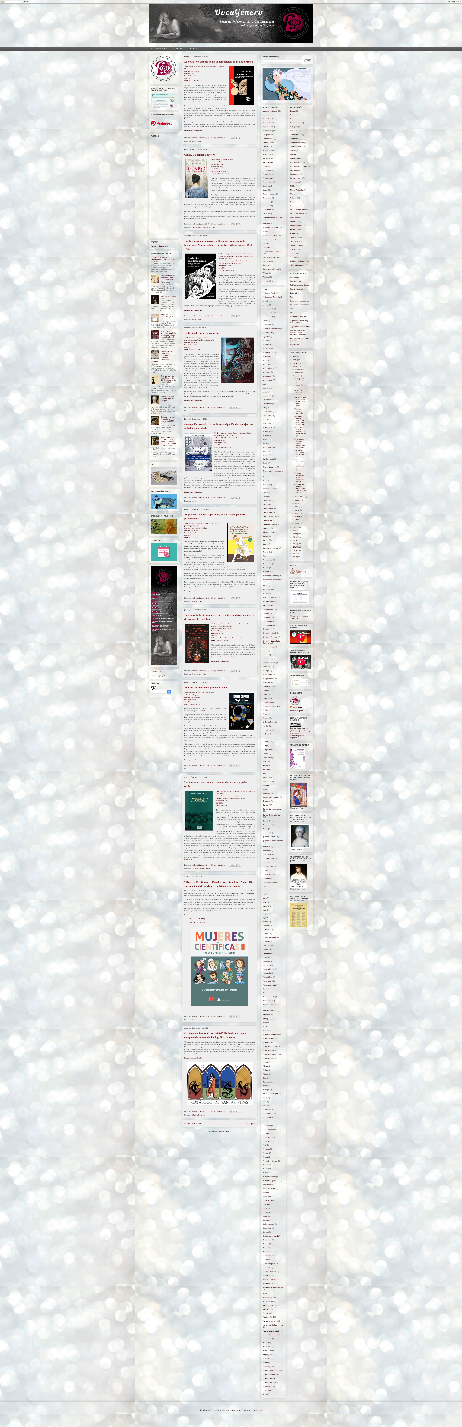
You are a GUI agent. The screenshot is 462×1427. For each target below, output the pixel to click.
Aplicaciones (267, 115)
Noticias (293, 198)
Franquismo (267, 758)
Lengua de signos (269, 937)
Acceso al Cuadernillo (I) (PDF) (194, 923)
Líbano (265, 957)
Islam (265, 898)
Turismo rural (268, 1339)
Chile (264, 477)
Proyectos (294, 229)
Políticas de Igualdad (270, 1181)
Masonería (267, 973)
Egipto (265, 651)
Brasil (265, 443)
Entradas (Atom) (224, 1131)
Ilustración (266, 847)
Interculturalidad (269, 882)
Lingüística (267, 949)
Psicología (266, 1208)
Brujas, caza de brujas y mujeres (167, 316)
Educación (266, 629)
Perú (264, 1145)
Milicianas (266, 1015)
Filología (266, 734)
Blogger (259, 1410)
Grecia (265, 789)
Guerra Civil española (271, 797)
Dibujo (265, 586)
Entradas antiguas (248, 1123)
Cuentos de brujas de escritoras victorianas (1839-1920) (168, 420)
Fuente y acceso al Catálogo (193, 1058)
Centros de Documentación (273, 471)
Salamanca (267, 1256)
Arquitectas (267, 400)
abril (297, 513)
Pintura (265, 1153)
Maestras (266, 961)
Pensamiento (268, 1133)
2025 (295, 360)
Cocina (265, 497)
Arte (264, 408)
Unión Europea (268, 1351)
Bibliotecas (267, 431)
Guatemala (267, 793)
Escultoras (266, 694)
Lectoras (266, 930)
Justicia (265, 922)
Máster (292, 194)
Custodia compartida (270, 548)
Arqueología (267, 396)
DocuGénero (298, 707)
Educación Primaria (270, 637)
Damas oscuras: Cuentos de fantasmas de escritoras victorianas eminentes (162, 356)
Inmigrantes (267, 878)
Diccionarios (267, 150)
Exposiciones (295, 162)
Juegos (265, 914)
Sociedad (266, 1283)
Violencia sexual (269, 1382)
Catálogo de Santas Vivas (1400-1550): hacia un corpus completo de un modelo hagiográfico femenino (215, 1035)
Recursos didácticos (270, 257)
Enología (266, 671)
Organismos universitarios (300, 327)
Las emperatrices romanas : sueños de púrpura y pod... (299, 465)
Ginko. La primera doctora (199, 155)
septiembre (299, 497)
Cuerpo (265, 536)
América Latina (268, 368)
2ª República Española (271, 297)
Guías (265, 190)
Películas (266, 231)
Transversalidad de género (273, 1325)
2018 (295, 540)
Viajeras (266, 1362)
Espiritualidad (268, 702)
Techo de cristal (268, 1305)
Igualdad (266, 833)
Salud (265, 1260)
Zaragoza (266, 1390)
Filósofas (266, 742)
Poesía (265, 1169)
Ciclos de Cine (295, 123)
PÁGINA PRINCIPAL (159, 48)
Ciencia (194, 1020)
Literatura (266, 953)
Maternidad (267, 981)
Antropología (267, 380)
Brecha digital (268, 447)
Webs (292, 309)
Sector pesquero (269, 1264)
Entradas (296, 681)
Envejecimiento (268, 679)
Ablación (266, 301)
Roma (208, 868)
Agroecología (268, 348)
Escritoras (266, 686)
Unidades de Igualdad (298, 261)
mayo (297, 510)
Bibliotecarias (268, 427)
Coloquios (294, 127)
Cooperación (267, 520)
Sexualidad (267, 1275)
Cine (264, 493)
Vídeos (265, 277)
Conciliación (267, 512)
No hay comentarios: (218, 137)
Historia (265, 805)
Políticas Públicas (269, 1177)
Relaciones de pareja (271, 1236)
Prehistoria (267, 1185)
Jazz (264, 910)
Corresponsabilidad (270, 524)
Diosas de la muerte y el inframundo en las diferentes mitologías (162, 259)
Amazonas (267, 356)
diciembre (299, 369)
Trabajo (265, 1313)
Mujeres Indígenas (270, 1046)
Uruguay (266, 1355)
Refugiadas (267, 1228)
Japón (193, 227)
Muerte (265, 1030)
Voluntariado (267, 1386)
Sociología (266, 1293)
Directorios (267, 154)
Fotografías (267, 182)
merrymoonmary (235, 1410)
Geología (266, 773)
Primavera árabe (269, 1188)
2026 (295, 357)
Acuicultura (267, 325)
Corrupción (267, 528)
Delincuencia (267, 560)
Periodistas (267, 1141)
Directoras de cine (269, 597)
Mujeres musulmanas (271, 1054)
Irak (264, 890)
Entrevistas (267, 170)
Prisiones (266, 1192)
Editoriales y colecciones (299, 301)
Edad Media (267, 621)
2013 (295, 557)
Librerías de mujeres (298, 317)
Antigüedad (195, 868)
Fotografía (266, 746)
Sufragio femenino (269, 1301)
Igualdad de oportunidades (273, 841)
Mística (265, 1070)
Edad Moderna (268, 625)
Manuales (266, 224)
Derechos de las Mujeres (272, 580)
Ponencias (266, 247)
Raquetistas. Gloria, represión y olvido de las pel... (300, 432)
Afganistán (267, 337)
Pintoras (266, 1149)
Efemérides (294, 158)
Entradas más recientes (193, 1123)
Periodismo (267, 1137)
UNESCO (266, 1343)
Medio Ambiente (269, 997)
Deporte (194, 601)
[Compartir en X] (235, 138)
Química (266, 1216)
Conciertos (294, 131)
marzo (297, 516)
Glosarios (266, 186)
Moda (265, 1023)
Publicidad (266, 1212)
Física (265, 761)
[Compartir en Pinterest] (239, 138)
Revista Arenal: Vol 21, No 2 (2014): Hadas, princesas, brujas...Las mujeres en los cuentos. (168, 441)
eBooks (265, 281)
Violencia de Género (270, 1370)
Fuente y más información (193, 400)
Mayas (265, 989)
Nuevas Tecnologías (270, 1094)
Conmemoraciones (297, 143)
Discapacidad (268, 601)
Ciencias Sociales (269, 489)
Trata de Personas (270, 1335)
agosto (298, 500)
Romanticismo (268, 1252)
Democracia (267, 564)
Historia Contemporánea (272, 809)
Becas (292, 111)
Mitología (266, 1019)
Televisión (266, 1309)
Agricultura (267, 344)
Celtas (265, 463)
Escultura (266, 698)
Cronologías (267, 143)
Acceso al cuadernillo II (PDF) (194, 919)
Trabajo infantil (268, 1317)
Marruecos (267, 965)
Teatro (292, 253)
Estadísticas (267, 178)
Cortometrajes (268, 139)
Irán (264, 894)
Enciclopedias (295, 281)
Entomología (267, 675)
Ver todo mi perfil (296, 711)
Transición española (270, 1321)
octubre (298, 376)
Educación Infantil (269, 633)
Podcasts (266, 243)
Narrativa (212, 227)
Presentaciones (296, 226)
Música (265, 1074)
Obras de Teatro (296, 202)
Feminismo (267, 730)
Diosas (198, 674)
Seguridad (266, 1268)
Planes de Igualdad (270, 235)
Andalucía (266, 372)
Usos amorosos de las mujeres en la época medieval (168, 278)
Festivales (294, 170)
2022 (295, 527)
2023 (295, 366)
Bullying (265, 455)
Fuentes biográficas (297, 289)
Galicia (265, 765)
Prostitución (267, 1204)
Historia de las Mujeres (271, 815)
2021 (295, 530)
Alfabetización (268, 352)
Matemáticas (267, 977)
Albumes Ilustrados (270, 111)
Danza (265, 556)
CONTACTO (192, 48)
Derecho (266, 572)
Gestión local (267, 777)
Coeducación (268, 501)
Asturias (266, 419)
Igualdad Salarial (269, 837)
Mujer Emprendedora (271, 1034)
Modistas (266, 1026)
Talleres (293, 249)
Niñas (265, 1086)
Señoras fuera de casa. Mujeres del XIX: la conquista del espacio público (168, 379)
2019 (295, 537)
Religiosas (201, 1115)
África (265, 1394)
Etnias (265, 714)
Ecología (266, 613)
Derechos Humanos (270, 576)
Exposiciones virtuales (298, 166)
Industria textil (268, 866)
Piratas (265, 1157)
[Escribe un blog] (232, 138)
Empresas (266, 667)
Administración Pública (271, 329)
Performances (295, 206)
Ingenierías (267, 874)
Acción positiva (268, 313)
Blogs (292, 313)
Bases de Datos (269, 119)
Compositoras (268, 508)
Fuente (186, 915)
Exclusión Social (269, 722)
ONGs (265, 1098)
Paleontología (268, 1113)
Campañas (294, 115)
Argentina (266, 388)
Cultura (265, 540)
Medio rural (267, 1001)
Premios (293, 222)
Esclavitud (266, 682)
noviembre (299, 373)
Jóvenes (266, 926)
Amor (265, 360)
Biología (266, 435)
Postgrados (294, 218)
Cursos (293, 150)
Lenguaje (266, 941)
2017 (295, 544)
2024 (295, 363)
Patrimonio (267, 1117)
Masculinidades (268, 969)
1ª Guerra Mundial (269, 293)
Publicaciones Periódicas (272, 251)
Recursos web (268, 261)
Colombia (266, 505)
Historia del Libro (269, 821)
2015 (295, 550)
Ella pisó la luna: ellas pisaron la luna (205, 687)
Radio (292, 233)
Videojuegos (267, 1366)
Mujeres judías (268, 1050)
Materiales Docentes (270, 227)
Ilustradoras (267, 851)
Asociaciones (268, 412)
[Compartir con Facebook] (237, 138)
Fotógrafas (267, 750)
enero (297, 523)
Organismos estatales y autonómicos (299, 322)
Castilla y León (268, 459)
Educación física (269, 647)
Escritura (266, 690)
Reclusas (266, 1220)
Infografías (267, 202)
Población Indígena (270, 1161)
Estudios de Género (270, 706)
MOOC (292, 186)
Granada (266, 785)
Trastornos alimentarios (271, 1331)
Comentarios (298, 684)
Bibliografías (267, 123)
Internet (265, 886)
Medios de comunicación (272, 1005)
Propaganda (267, 1200)
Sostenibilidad (268, 1297)
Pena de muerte (269, 1129)
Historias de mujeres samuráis (201, 333)
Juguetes (266, 918)
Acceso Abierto (268, 309)
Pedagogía (267, 1125)
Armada (266, 392)
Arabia (265, 384)
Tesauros (266, 265)
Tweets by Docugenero (159, 246)
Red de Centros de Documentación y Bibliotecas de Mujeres (298, 333)
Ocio (264, 1105)
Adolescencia (268, 333)
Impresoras (267, 854)
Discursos (266, 158)
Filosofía (266, 738)
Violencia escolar (269, 1378)
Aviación (266, 423)
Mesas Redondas (297, 190)
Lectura (265, 934)
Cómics (265, 146)
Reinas (265, 1232)
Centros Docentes (269, 467)
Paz (264, 1121)
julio (296, 503)
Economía (266, 617)
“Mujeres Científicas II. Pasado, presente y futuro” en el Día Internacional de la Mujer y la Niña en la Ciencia (218, 884)
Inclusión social (268, 858)
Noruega (266, 1090)
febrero (298, 520)
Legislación (267, 210)
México (265, 1066)
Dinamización (268, 589)
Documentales (268, 162)
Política (265, 1173)
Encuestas (266, 166)
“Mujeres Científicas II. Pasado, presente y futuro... (299, 477)
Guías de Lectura (269, 194)
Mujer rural (267, 1042)
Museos (266, 1062)
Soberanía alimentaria (271, 1279)
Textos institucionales (271, 269)
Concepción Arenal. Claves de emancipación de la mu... (300, 420)
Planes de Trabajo (269, 239)
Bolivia (265, 439)
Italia (264, 902)
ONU (264, 1102)
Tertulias (293, 257)
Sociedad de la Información (273, 1287)
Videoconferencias (297, 265)
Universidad (267, 1347)
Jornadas (293, 182)
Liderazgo (266, 945)
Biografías (266, 127)
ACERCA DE (177, 48)
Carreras (293, 119)
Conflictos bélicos (269, 516)
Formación (294, 174)
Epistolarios (267, 174)
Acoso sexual (268, 317)
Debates (293, 154)
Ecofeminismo (268, 609)
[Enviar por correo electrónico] (230, 138)
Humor (265, 829)
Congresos (294, 139)
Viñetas (265, 273)
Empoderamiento (269, 663)
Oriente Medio (268, 1109)
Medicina (205, 227)
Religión (194, 1115)
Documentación (268, 605)
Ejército (265, 655)
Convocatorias (295, 146)
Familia (265, 726)
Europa (265, 718)
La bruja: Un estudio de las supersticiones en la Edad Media (218, 62)
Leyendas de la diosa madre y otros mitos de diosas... (299, 443)
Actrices (266, 321)
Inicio (221, 1123)
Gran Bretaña (268, 781)
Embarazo (266, 659)
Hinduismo (267, 801)
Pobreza (266, 1165)
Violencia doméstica (270, 1374)
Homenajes (267, 198)
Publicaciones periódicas (299, 285)
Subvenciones (295, 245)
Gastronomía (268, 769)
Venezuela (266, 1359)
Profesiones (267, 1196)
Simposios (294, 241)
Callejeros (266, 135)
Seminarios (294, 237)
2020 (295, 534)
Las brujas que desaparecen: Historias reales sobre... (300, 402)
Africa (265, 340)
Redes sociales (268, 1224)
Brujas (194, 141)
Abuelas (266, 305)
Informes (266, 206)
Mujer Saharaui (268, 1038)
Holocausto (267, 825)
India (264, 862)
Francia (265, 754)
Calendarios (267, 131)
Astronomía (267, 416)
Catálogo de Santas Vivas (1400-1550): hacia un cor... (300, 489)
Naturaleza (267, 1082)
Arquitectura (267, 404)
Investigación (295, 178)
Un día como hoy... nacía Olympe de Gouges (168, 398)
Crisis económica (269, 532)
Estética (266, 710)
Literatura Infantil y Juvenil (272, 218)
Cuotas (265, 544)
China (194, 674)
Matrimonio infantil (269, 985)
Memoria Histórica (269, 1011)
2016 (295, 547)
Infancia (266, 870)
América (266, 364)
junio (297, 507)
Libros (199, 141)
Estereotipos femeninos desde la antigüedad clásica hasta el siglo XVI (168, 334)
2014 (295, 553)
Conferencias (295, 135)
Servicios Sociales (269, 1272)
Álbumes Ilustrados (198, 411)
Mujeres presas (268, 1058)
